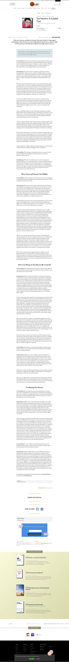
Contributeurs (32, 654)
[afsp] (32, 634)
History (39, 8)
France (23, 37)
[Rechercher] (60, 4)
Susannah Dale (42, 29)
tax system (11, 37)
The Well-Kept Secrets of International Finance (37, 588)
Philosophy (35, 8)
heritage (20, 37)
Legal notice (32, 648)
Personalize (38, 658)
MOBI (59, 37)
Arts (25, 8)
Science (42, 8)
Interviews (53, 8)
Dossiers (24, 651)
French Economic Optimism (34, 573)
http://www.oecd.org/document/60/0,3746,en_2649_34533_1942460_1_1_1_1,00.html (56, 623)
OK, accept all (31, 658)
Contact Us (32, 652)
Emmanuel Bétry (29, 560)
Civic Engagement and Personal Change (35, 606)
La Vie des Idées (58, 0)
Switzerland (26, 37)
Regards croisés (33, 55)
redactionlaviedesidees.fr (44, 543)
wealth (17, 37)
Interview (38, 13)
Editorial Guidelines (33, 651)
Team (31, 649)
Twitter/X (42, 648)
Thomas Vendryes (41, 28)
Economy (22, 8)
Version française (42, 37)
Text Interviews (48, 13)
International (29, 8)
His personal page (21, 520)
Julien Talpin (29, 608)
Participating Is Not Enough (34, 605)
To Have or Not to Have (21, 482)
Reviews (49, 8)
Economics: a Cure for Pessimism (36, 557)
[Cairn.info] (39, 634)
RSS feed (51, 646)
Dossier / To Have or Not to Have (45, 16)
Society (18, 8)
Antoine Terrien (29, 575)
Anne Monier (29, 592)
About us (31, 646)
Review (27, 556)
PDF (53, 37)
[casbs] (27, 634)
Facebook (42, 649)
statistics (14, 37)
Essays (46, 8)
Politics (15, 8)
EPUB (56, 37)
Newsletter (43, 646)
